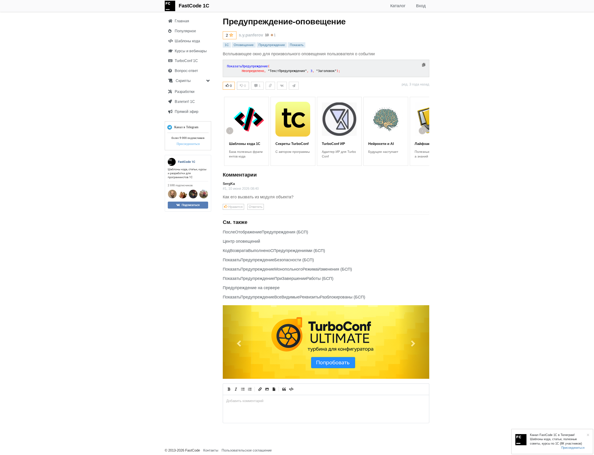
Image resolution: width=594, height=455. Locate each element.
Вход (421, 5)
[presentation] (326, 400)
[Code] (290, 389)
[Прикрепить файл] (273, 389)
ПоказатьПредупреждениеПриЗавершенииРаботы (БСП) (278, 278)
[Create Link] (259, 389)
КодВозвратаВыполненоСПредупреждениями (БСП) (274, 250)
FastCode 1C (194, 6)
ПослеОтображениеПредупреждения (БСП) (265, 232)
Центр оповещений (241, 241)
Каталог (398, 5)
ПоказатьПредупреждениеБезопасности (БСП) (268, 260)
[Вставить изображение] (266, 389)
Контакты (210, 450)
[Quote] (284, 389)
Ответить (255, 207)
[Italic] (235, 389)
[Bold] (228, 389)
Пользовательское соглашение (247, 450)
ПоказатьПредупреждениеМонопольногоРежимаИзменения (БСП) (287, 269)
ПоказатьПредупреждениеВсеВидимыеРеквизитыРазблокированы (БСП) (294, 297)
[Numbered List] (249, 389)
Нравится (235, 207)
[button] (238, 342)
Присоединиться (188, 144)
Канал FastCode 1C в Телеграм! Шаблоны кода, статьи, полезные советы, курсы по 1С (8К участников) (556, 439)
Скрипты (183, 81)
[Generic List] (242, 389)
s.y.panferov (251, 35)
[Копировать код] (424, 65)
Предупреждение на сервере (251, 287)
